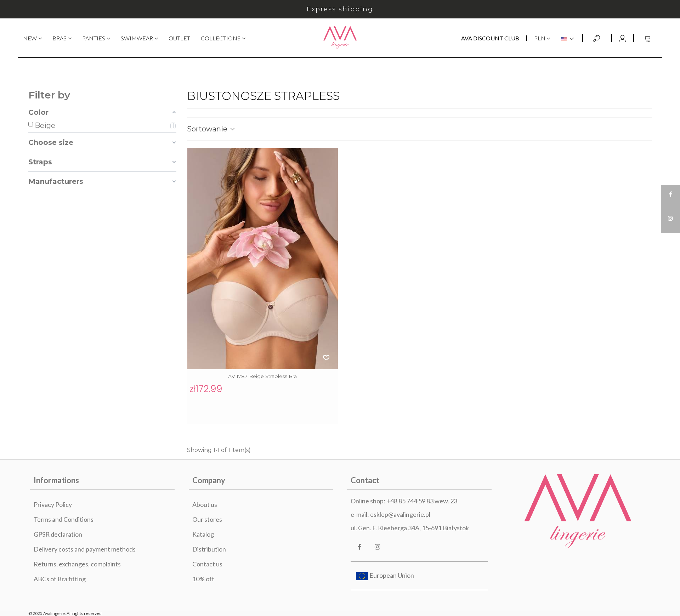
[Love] (326, 357)
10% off (203, 579)
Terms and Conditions (64, 519)
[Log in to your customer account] (622, 38)
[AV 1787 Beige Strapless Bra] (262, 258)
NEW (30, 38)
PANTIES (93, 38)
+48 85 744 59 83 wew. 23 (421, 501)
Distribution (209, 549)
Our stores (207, 519)
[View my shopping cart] (648, 38)
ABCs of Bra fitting (60, 579)
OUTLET (179, 38)
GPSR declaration (58, 534)
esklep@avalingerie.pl (400, 514)
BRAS (59, 38)
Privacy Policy (53, 504)
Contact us (207, 564)
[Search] (597, 37)
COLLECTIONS (220, 38)
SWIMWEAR (137, 38)
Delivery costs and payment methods (85, 549)
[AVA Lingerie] (340, 38)
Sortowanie (208, 129)
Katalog (203, 534)
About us (204, 504)
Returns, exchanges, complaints (77, 564)
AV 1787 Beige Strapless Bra (262, 376)
